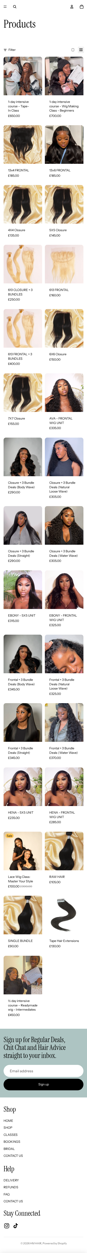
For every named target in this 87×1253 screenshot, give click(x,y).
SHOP (8, 1128)
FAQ (7, 1194)
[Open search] (15, 7)
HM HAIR (35, 1243)
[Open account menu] (72, 7)
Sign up (43, 1084)
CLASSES (11, 1135)
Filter (12, 50)
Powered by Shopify (55, 1243)
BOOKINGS (12, 1142)
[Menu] (5, 7)
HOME (8, 1121)
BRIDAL (9, 1149)
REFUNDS (11, 1187)
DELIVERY (11, 1180)
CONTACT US (13, 1156)
